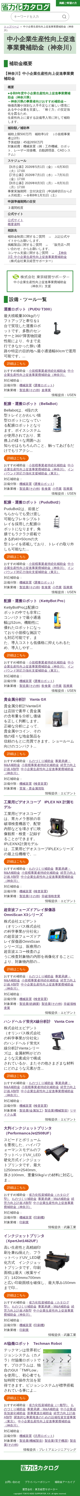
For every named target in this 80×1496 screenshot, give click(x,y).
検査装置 (40, 783)
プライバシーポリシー (37, 1482)
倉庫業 (46, 390)
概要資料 (14, 224)
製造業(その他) (29, 390)
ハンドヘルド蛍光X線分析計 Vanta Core (39, 1021)
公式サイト (15, 220)
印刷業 (24, 1222)
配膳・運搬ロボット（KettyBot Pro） (35, 601)
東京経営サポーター (46, 1489)
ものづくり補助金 (41, 761)
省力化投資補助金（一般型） (49, 1405)
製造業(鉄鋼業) (29, 1003)
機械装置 (25, 385)
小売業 (57, 488)
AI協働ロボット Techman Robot (33, 1343)
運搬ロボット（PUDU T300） (29, 309)
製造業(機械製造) (56, 1110)
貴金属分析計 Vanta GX (25, 699)
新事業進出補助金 (39, 1413)
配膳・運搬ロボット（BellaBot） (32, 404)
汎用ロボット (43, 1436)
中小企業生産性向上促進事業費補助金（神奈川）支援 (40, 284)
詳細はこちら (16, 363)
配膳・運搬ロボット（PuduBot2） (33, 502)
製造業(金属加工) (31, 1110)
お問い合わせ (12, 1482)
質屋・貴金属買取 (31, 788)
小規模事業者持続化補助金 (47, 370)
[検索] (64, 16)
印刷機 (39, 1217)
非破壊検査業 (51, 896)
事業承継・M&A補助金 (54, 1198)
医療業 (68, 488)
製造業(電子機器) (56, 1440)
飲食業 (46, 488)
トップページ (11, 26)
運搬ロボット (43, 385)
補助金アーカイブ (65, 1482)
